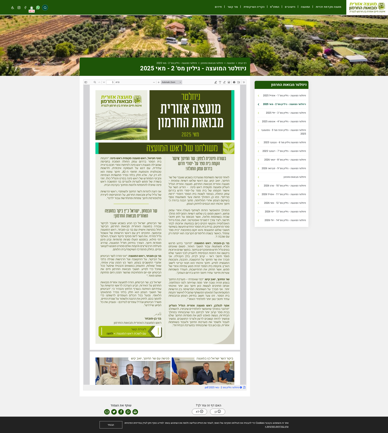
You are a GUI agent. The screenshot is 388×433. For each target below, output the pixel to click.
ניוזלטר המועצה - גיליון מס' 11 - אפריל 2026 (284, 194)
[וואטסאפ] (38, 8)
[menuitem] (327, 7)
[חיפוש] (45, 8)
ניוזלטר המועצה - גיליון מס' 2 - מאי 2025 (284, 104)
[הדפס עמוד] (135, 412)
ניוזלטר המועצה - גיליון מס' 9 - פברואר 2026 (284, 168)
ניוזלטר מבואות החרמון (295, 177)
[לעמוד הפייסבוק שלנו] (25, 8)
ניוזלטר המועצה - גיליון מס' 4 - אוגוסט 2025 (284, 121)
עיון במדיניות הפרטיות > (277, 426)
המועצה (305, 7)
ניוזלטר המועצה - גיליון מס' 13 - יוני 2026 (285, 211)
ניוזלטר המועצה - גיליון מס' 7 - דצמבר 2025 (284, 151)
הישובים (289, 7)
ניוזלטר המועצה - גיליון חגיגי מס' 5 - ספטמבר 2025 (283, 132)
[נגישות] (13, 8)
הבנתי (111, 425)
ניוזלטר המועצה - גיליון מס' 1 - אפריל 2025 (284, 95)
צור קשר (232, 7)
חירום (218, 7)
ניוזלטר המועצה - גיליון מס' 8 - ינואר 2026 (285, 160)
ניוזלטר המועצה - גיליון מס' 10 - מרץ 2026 (285, 186)
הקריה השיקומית (254, 7)
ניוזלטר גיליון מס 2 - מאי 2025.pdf (213, 387)
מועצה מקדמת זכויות (328, 7)
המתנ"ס (274, 7)
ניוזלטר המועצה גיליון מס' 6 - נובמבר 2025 (285, 142)
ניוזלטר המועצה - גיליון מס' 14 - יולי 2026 (285, 220)
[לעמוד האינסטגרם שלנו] (19, 8)
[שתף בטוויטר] (114, 412)
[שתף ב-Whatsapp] (128, 412)
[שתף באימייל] (107, 412)
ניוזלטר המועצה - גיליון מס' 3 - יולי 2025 (286, 113)
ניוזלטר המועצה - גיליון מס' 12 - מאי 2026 (285, 203)
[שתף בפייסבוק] (121, 412)
